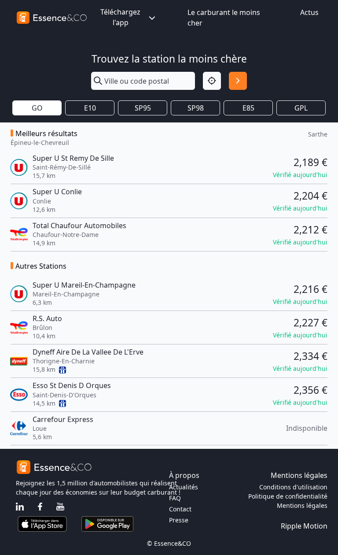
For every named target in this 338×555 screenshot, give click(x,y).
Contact (180, 509)
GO (37, 108)
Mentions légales (302, 505)
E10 (90, 108)
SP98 (195, 108)
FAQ (175, 498)
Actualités (183, 487)
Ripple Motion (304, 526)
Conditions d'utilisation (293, 487)
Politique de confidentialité (287, 496)
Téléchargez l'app (120, 17)
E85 (248, 108)
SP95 (143, 108)
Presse (178, 520)
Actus (309, 12)
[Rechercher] (238, 81)
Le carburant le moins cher (223, 17)
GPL (301, 108)
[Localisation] (212, 81)
